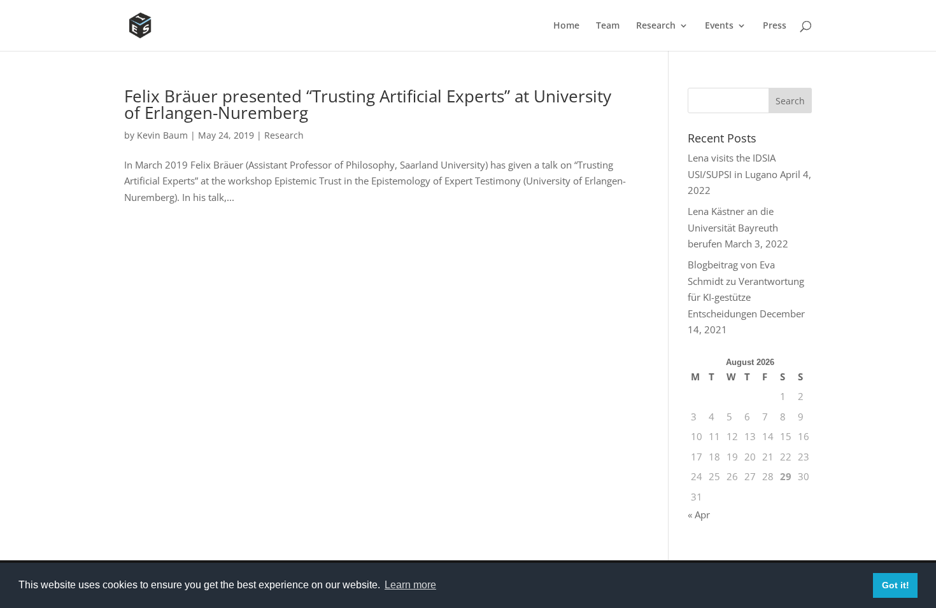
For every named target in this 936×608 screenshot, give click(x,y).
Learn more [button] (410, 584)
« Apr (699, 514)
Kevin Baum (162, 135)
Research (656, 26)
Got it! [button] (895, 585)
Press (774, 26)
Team (608, 26)
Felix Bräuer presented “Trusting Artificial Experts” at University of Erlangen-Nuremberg (367, 104)
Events (719, 26)
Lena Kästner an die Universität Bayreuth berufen (733, 227)
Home (566, 26)
